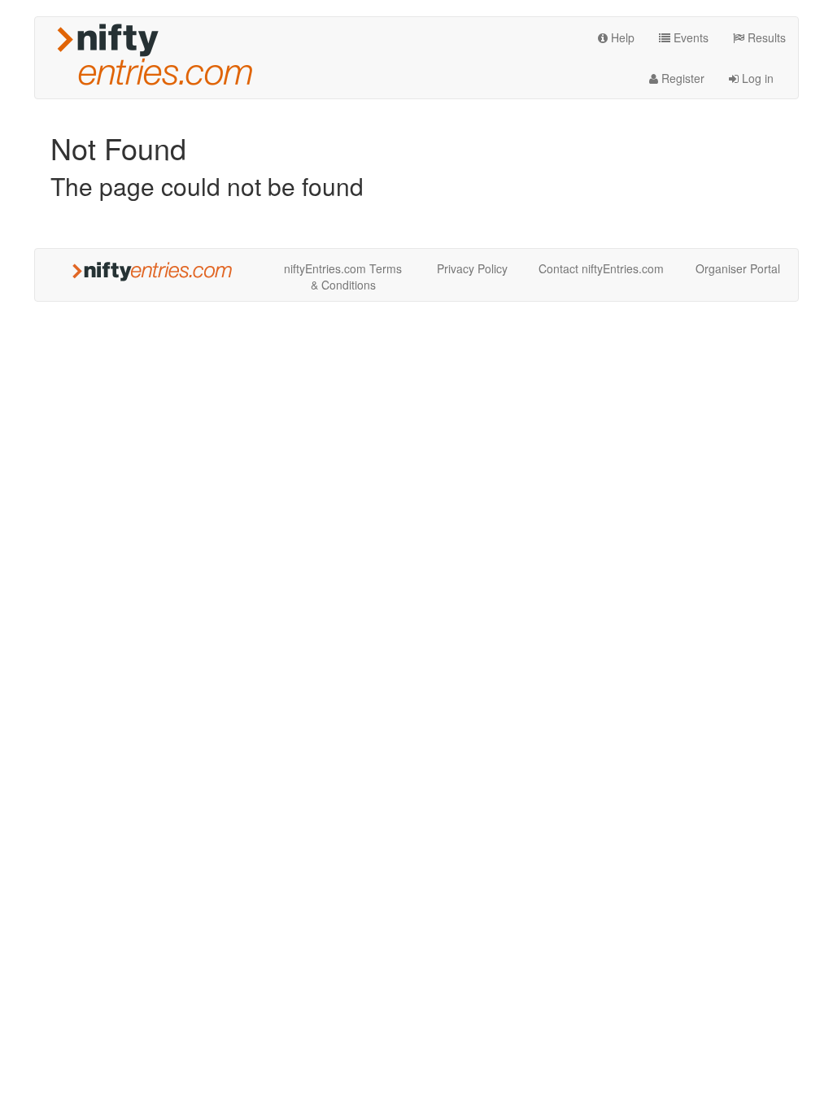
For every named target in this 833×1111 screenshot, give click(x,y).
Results (765, 37)
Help (621, 37)
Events (689, 37)
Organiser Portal (738, 268)
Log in (756, 78)
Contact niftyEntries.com (601, 268)
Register (681, 78)
